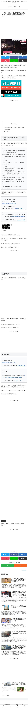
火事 (23, 523)
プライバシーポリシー (20, 704)
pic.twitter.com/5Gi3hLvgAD (9, 203)
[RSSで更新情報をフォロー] (20, 565)
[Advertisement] (14, 27)
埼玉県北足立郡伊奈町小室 (15, 523)
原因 (7, 523)
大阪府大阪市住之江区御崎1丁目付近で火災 (14, 127)
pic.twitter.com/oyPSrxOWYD (15, 377)
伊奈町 (3, 523)
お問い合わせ (7, 704)
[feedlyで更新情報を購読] (7, 565)
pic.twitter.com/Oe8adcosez (18, 216)
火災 (3, 525)
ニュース (4, 521)
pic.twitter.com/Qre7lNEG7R (9, 362)
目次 (12, 124)
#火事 (6, 377)
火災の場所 (7, 129)
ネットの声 (7, 131)
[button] (25, 349)
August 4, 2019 (18, 208)
